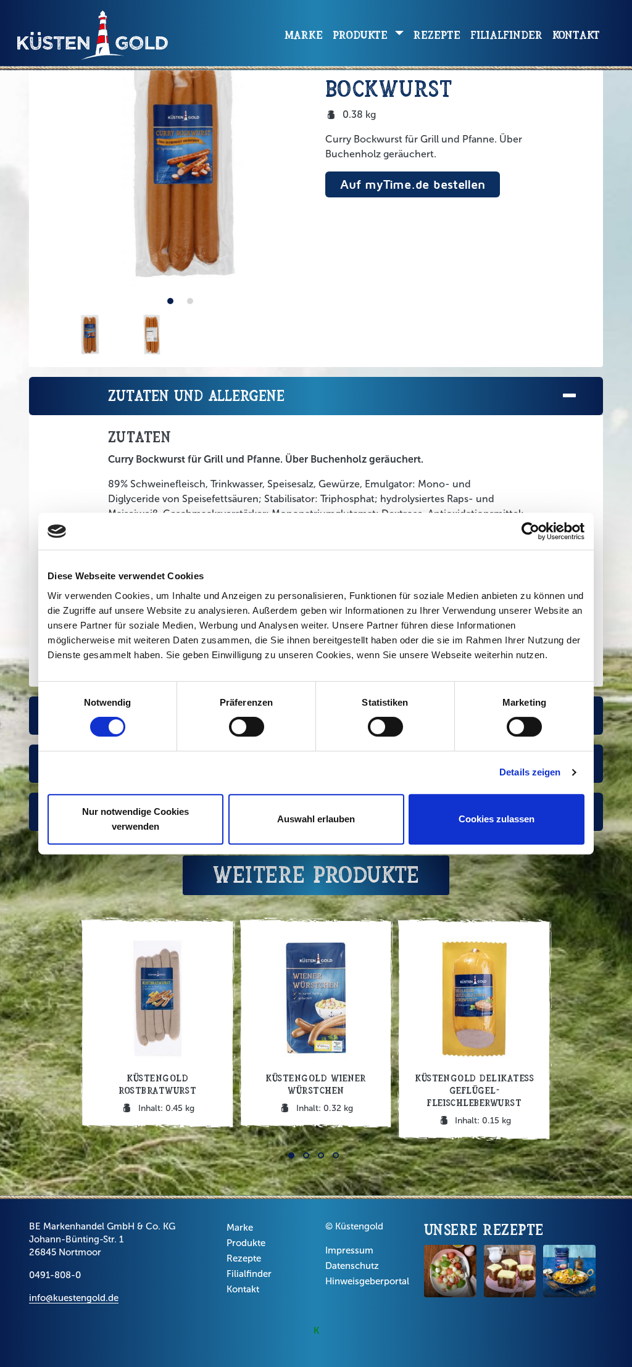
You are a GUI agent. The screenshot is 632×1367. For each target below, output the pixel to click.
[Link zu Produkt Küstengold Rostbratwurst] (157, 1023)
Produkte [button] (362, 35)
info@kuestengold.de (73, 1297)
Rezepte (437, 35)
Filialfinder (506, 35)
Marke (304, 35)
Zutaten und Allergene (196, 395)
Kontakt (576, 35)
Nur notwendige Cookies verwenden (135, 819)
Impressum (349, 1250)
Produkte (246, 1243)
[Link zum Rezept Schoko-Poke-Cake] (510, 1271)
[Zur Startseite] (92, 35)
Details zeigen (529, 772)
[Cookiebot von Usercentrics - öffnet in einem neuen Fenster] (530, 531)
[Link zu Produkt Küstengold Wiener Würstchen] (316, 1023)
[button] (170, 301)
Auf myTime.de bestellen (412, 184)
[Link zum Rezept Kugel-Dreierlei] (450, 1271)
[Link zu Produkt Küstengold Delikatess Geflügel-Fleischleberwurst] (474, 1029)
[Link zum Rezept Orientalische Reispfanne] (569, 1271)
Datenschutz (352, 1265)
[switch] (246, 727)
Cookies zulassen (496, 819)
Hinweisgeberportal (367, 1281)
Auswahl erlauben (316, 819)
